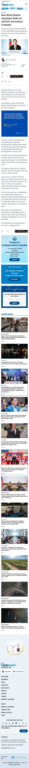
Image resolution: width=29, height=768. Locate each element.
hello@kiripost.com (8, 748)
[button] (2, 81)
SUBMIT (14, 303)
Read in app (5, 1)
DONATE (14, 259)
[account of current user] (25, 8)
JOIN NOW (14, 279)
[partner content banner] (14, 123)
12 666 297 (10, 745)
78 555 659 (19, 745)
